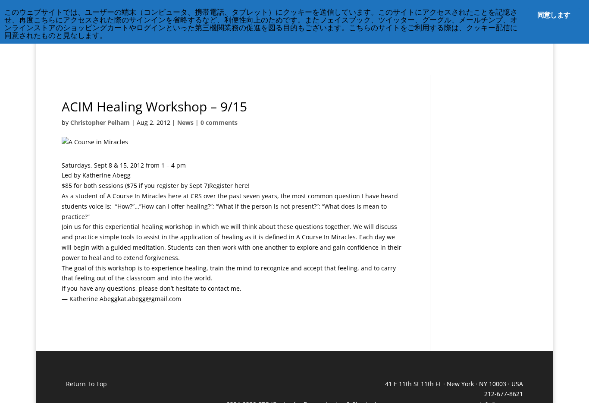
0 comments (219, 122)
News (185, 122)
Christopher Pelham (100, 122)
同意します (553, 14)
